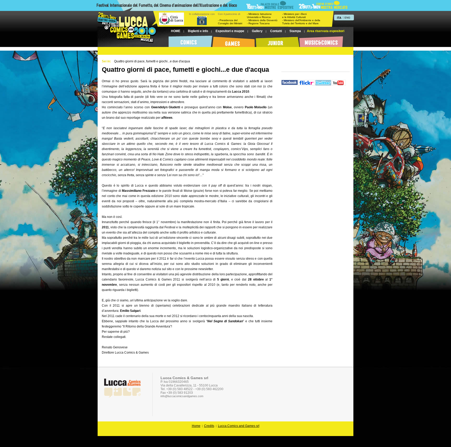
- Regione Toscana (258, 23)
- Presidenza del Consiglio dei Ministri (230, 22)
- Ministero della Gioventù (262, 20)
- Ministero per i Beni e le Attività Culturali (294, 16)
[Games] (234, 40)
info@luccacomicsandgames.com (182, 396)
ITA (339, 17)
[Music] (321, 40)
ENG (347, 17)
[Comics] (190, 40)
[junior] (277, 40)
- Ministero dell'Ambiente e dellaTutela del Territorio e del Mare (301, 22)
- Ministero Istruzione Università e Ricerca (259, 16)
